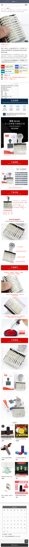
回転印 (8, 8)
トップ (2, 8)
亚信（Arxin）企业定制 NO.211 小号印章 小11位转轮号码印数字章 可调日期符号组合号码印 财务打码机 (14, 10)
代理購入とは (7, 75)
